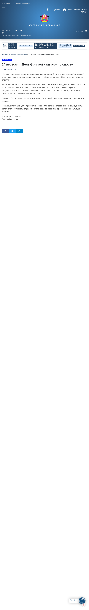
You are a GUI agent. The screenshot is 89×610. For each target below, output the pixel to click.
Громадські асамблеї (65, 46)
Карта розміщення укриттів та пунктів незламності (44, 46)
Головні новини (22, 54)
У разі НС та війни (12, 46)
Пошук (57, 10)
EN (86, 12)
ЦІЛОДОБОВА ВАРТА (19, 35)
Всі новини (12, 54)
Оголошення (25, 46)
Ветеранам (79, 46)
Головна (4, 54)
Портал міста (7, 3)
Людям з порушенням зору (76, 9)
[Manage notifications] (83, 605)
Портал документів (22, 3)
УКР (82, 12)
